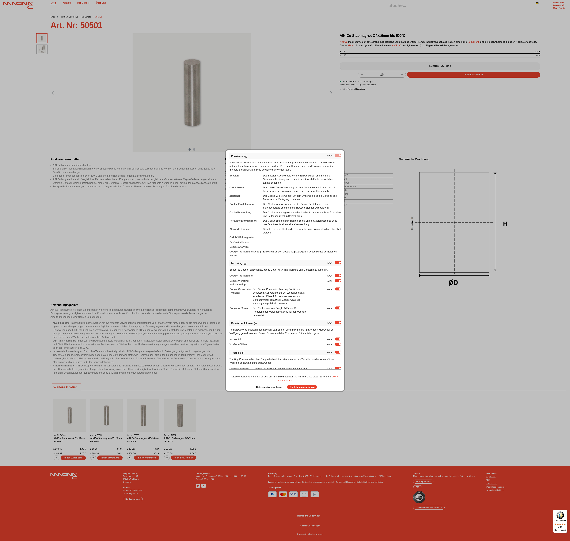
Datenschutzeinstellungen (269, 387)
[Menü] (565, 511)
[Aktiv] (338, 155)
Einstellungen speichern (302, 387)
